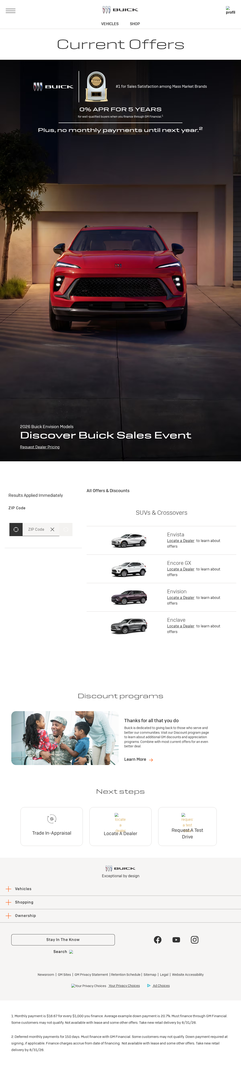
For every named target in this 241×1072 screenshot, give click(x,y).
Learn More (135, 759)
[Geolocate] (16, 529)
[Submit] (65, 529)
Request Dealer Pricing (40, 447)
